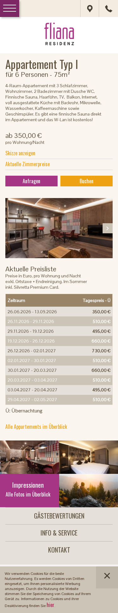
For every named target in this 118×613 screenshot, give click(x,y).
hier (50, 605)
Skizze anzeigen (20, 153)
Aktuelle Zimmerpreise (27, 164)
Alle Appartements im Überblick (36, 426)
